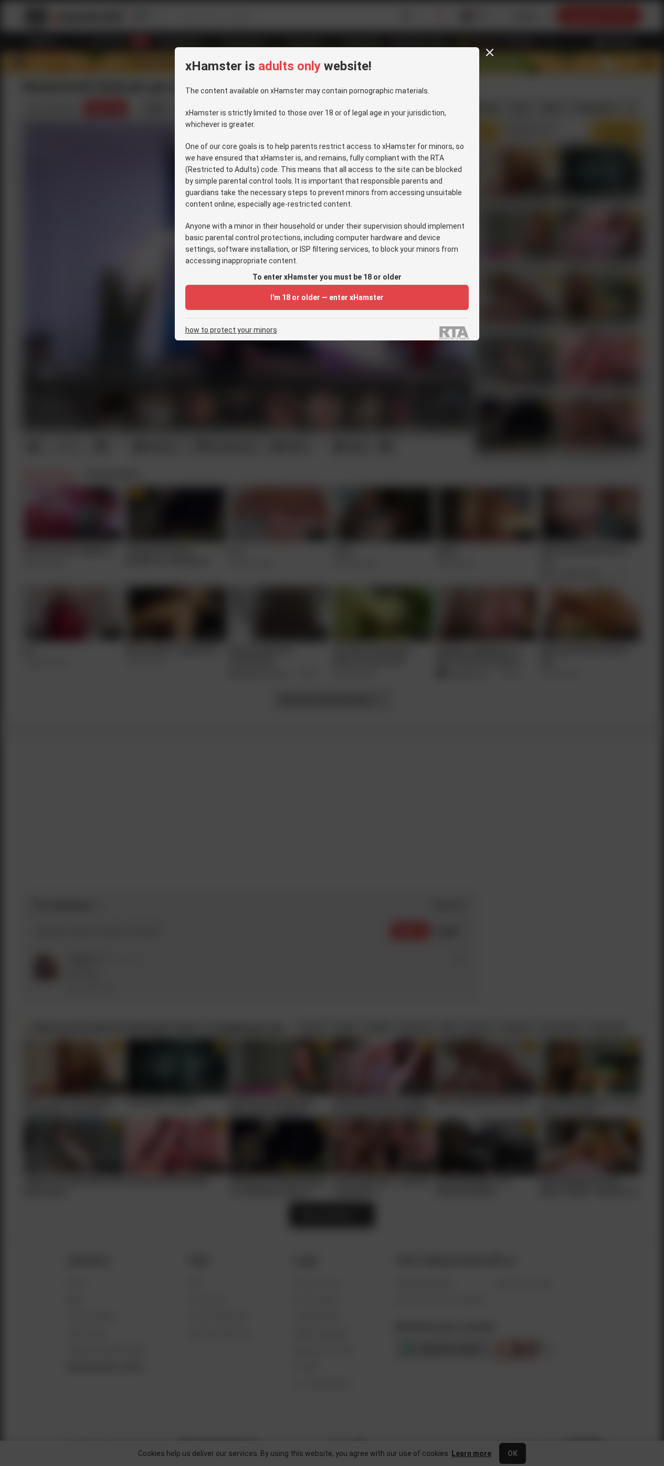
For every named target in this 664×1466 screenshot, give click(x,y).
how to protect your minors (231, 330)
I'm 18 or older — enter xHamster (327, 297)
